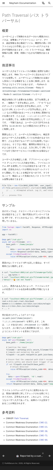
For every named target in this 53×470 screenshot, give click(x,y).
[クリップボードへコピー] (50, 185)
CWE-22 (43, 422)
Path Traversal (21, 418)
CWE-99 (43, 440)
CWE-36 (43, 431)
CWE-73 (43, 435)
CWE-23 (43, 427)
